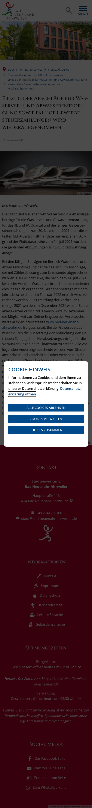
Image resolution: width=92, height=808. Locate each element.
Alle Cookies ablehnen (46, 408)
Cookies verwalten (46, 419)
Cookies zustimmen (46, 430)
